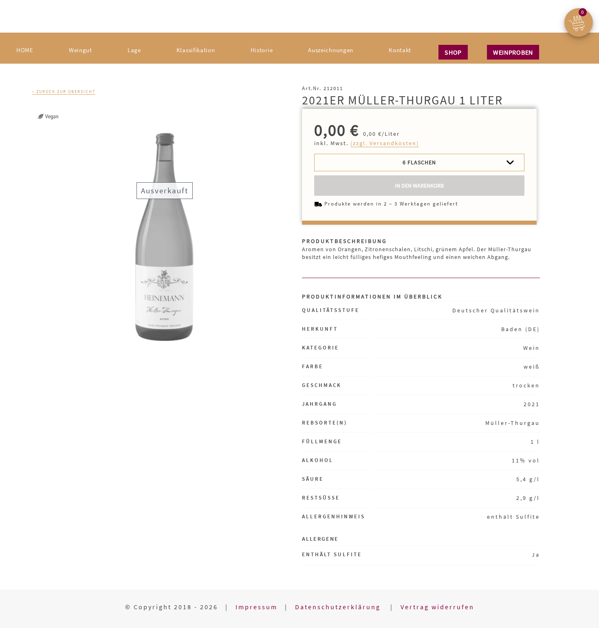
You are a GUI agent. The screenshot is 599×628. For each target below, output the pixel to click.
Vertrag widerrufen (437, 607)
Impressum (256, 607)
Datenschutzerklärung (339, 607)
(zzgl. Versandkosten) (384, 143)
